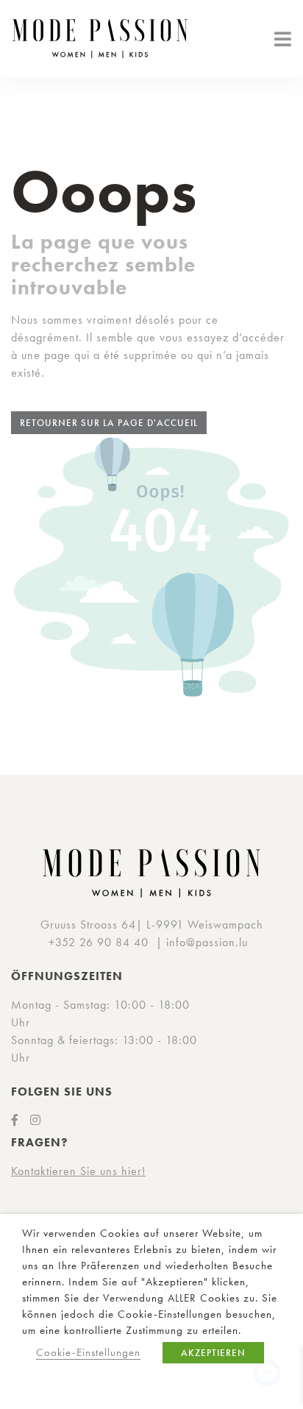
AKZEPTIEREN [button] (213, 1352)
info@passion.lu (207, 942)
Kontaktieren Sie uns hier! (78, 1171)
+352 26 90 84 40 (99, 942)
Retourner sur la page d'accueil (109, 422)
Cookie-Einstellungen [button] (88, 1352)
